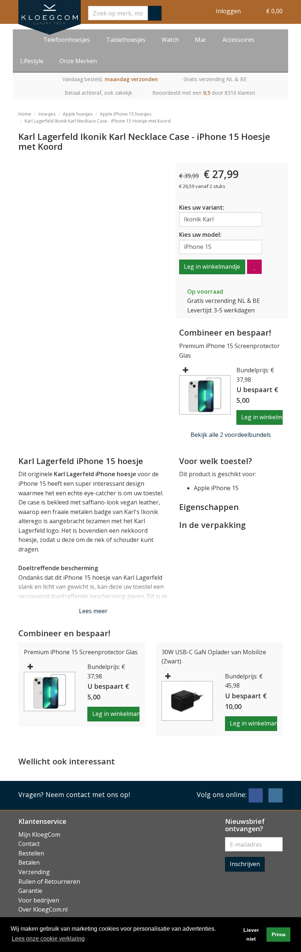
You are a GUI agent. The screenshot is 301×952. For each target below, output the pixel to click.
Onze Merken (78, 61)
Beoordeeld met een (203, 92)
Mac (200, 40)
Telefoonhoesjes (66, 40)
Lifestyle (31, 61)
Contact (29, 844)
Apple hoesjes (78, 114)
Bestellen (31, 853)
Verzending (34, 872)
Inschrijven (245, 864)
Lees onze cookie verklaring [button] (48, 938)
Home (24, 114)
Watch (170, 40)
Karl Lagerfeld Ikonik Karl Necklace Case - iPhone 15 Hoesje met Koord (98, 121)
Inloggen (228, 11)
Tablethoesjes (125, 40)
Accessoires (238, 40)
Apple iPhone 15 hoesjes (125, 114)
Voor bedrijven (38, 900)
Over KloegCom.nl (43, 909)
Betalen (29, 862)
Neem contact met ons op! (88, 794)
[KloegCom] (49, 17)
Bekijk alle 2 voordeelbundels (231, 435)
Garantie (30, 891)
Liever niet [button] (251, 934)
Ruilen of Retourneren (49, 881)
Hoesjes (47, 114)
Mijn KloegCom (39, 834)
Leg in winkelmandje (212, 267)
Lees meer (93, 611)
